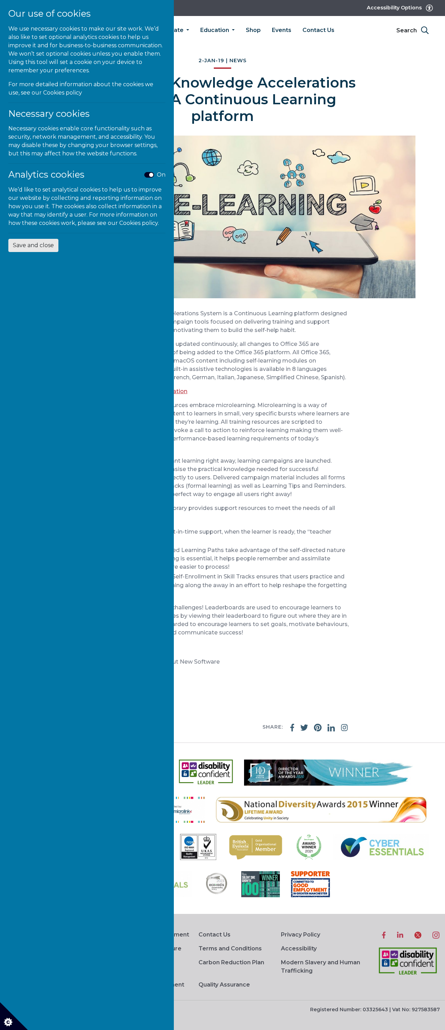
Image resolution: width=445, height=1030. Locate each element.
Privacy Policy (300, 934)
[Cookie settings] (14, 1016)
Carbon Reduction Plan (231, 962)
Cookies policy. (139, 223)
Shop (253, 30)
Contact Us (318, 30)
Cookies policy (62, 92)
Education (215, 30)
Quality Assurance (224, 984)
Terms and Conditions (230, 948)
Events (281, 30)
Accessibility (299, 948)
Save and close (33, 245)
